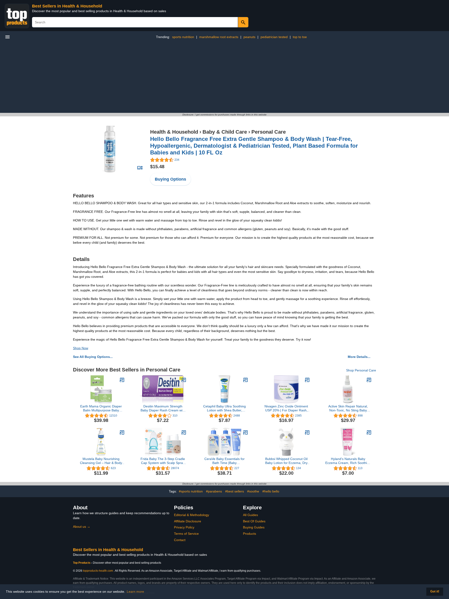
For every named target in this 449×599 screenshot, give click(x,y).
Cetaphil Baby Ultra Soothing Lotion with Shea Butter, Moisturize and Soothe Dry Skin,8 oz (224, 408)
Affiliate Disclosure (187, 521)
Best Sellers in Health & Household (67, 6)
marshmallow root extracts (218, 37)
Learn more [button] (135, 591)
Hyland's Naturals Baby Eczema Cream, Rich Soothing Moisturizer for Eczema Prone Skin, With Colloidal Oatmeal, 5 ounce (348, 461)
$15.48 (157, 166)
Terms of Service (186, 533)
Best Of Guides (254, 521)
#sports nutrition (191, 491)
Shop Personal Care (361, 370)
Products (249, 533)
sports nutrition (183, 37)
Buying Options (170, 179)
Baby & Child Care (225, 132)
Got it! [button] (434, 591)
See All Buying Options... (93, 357)
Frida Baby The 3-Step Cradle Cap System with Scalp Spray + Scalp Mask (163, 461)
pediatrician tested (274, 37)
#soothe (253, 491)
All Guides (250, 515)
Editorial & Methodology (191, 515)
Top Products (82, 562)
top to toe (300, 37)
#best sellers (234, 491)
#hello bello (270, 491)
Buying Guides (253, 527)
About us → (81, 526)
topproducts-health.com (98, 570)
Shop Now (80, 348)
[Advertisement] (224, 78)
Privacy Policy (184, 527)
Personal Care (268, 132)
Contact (179, 540)
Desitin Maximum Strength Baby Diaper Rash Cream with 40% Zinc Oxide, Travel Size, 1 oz (162, 408)
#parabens (214, 491)
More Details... (359, 357)
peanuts (249, 37)
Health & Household (174, 132)
